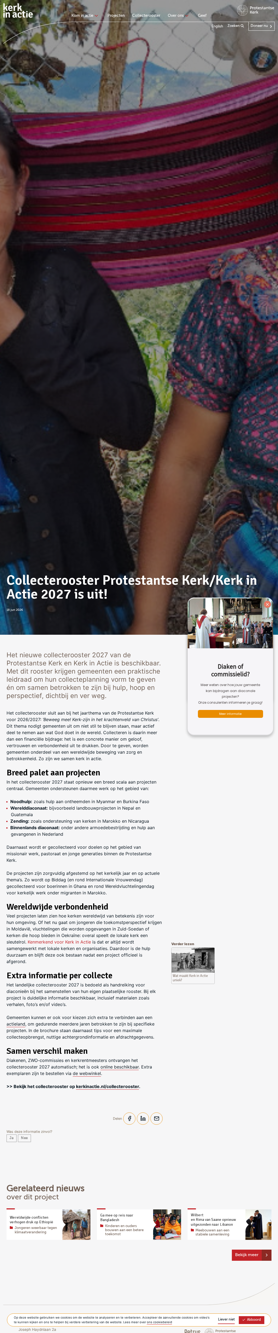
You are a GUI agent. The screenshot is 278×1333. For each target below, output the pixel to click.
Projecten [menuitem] (116, 16)
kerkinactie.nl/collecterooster (107, 1086)
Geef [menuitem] (202, 16)
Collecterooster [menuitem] (146, 16)
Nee (24, 1138)
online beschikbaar (119, 1067)
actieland (16, 1024)
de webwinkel (87, 1073)
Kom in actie (82, 16)
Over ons (176, 16)
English (217, 26)
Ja (12, 1138)
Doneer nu (259, 26)
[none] (85, 16)
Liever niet (226, 1319)
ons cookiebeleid (159, 1322)
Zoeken (234, 26)
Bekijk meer (246, 1255)
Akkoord (254, 1320)
